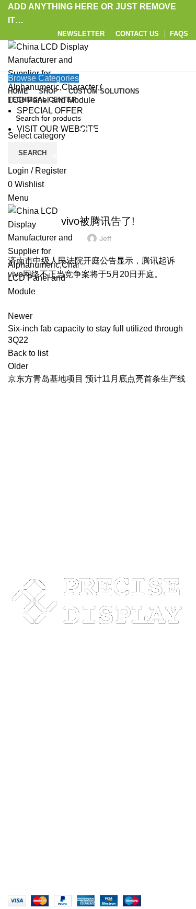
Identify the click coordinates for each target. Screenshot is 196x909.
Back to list (28, 353)
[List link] (98, 688)
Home (61, 156)
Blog (84, 156)
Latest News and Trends (98, 195)
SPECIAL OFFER (50, 110)
